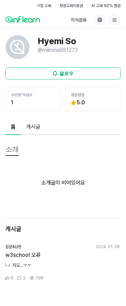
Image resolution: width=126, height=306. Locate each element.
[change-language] (100, 20)
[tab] (13, 127)
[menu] (115, 20)
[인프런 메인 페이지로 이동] (22, 19)
